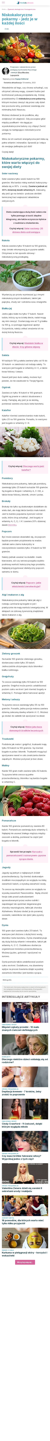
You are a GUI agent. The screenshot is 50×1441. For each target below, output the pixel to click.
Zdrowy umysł (8, 1218)
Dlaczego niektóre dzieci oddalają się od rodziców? (25, 1061)
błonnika (12, 525)
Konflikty (6, 1057)
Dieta (4, 9)
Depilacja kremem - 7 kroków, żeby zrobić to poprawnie (21, 1093)
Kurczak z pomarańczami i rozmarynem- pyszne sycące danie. (26, 855)
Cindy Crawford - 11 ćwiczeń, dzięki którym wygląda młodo (22, 1125)
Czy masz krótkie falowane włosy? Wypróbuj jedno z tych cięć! (21, 1157)
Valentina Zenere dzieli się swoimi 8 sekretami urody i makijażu (22, 1190)
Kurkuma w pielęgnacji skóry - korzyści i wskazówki (24, 1254)
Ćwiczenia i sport (9, 1024)
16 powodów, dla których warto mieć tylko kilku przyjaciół (23, 1222)
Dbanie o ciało (8, 1250)
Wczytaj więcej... (25, 1262)
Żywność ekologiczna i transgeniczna (21, 9)
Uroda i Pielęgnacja (10, 1089)
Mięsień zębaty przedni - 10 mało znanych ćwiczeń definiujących (20, 1028)
